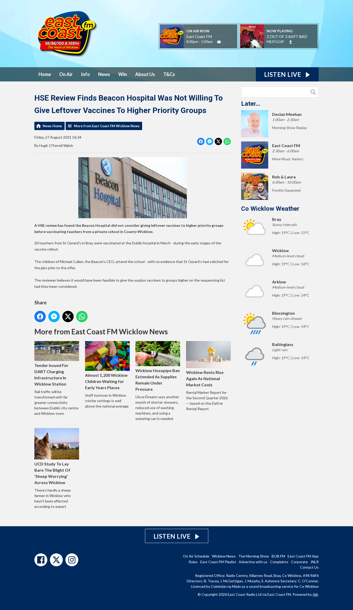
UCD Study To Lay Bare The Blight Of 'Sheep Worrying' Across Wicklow (52, 473)
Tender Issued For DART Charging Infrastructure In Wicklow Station (51, 374)
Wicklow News (224, 556)
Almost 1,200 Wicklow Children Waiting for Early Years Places (106, 381)
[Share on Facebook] (200, 141)
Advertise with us (253, 562)
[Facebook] (40, 559)
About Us (145, 74)
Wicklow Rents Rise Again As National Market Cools (205, 378)
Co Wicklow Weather (270, 208)
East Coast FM (199, 36)
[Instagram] (71, 559)
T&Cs (169, 74)
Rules (193, 562)
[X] (56, 559)
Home (45, 74)
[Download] (290, 42)
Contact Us (309, 567)
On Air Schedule (196, 556)
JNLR (314, 562)
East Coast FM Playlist (218, 562)
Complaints (279, 562)
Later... (250, 103)
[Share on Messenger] (209, 141)
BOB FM (278, 556)
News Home (52, 126)
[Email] (219, 42)
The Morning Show (253, 556)
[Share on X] (218, 141)
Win (122, 74)
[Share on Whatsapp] (227, 141)
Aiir (315, 594)
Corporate (299, 562)
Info (85, 74)
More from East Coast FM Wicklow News (107, 126)
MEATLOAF (275, 42)
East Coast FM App (303, 556)
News (104, 74)
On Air (66, 74)
